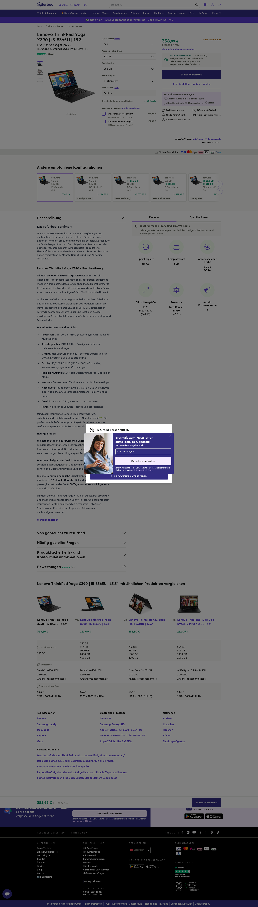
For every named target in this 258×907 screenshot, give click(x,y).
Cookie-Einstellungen (101, 452)
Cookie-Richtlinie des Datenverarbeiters (143, 455)
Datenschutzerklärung (101, 455)
